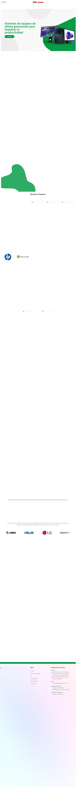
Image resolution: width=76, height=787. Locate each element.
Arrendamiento (33, 678)
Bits (31, 676)
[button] (3, 533)
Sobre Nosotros (34, 681)
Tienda (31, 671)
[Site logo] (38, 2)
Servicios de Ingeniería (35, 673)
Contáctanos (33, 683)
